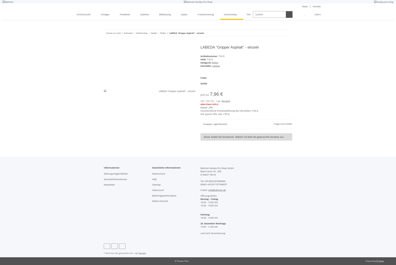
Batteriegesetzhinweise (164, 195)
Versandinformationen (115, 179)
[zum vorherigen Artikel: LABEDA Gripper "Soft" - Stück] (282, 33)
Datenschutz (158, 173)
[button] (298, 14)
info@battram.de (217, 190)
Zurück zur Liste (113, 33)
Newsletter (109, 184)
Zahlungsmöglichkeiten (116, 173)
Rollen (215, 62)
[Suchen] (289, 14)
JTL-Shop (380, 261)
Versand (226, 101)
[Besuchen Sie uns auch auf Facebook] (107, 246)
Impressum (158, 190)
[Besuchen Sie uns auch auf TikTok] (122, 246)
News (305, 6)
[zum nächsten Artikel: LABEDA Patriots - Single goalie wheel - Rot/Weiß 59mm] (289, 33)
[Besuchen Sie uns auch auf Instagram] (114, 246)
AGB (154, 179)
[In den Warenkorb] (106, 43)
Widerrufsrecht (160, 201)
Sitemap (156, 184)
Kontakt (317, 6)
